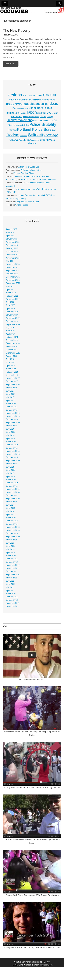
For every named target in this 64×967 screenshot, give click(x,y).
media (25, 117)
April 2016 (10, 438)
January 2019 (12, 340)
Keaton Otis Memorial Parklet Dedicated (32, 176)
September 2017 (13, 385)
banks (39, 95)
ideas (53, 103)
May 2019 (10, 331)
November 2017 (12, 378)
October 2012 (12, 571)
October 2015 (12, 457)
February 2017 (12, 407)
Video (52, 140)
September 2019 (13, 324)
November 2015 (12, 454)
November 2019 (12, 318)
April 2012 (10, 590)
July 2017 (10, 391)
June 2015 (10, 470)
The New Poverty (16, 30)
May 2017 (10, 397)
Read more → (11, 64)
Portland (12, 130)
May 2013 (10, 549)
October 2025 (12, 245)
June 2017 (10, 394)
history (18, 104)
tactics (14, 139)
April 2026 (10, 236)
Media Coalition (33, 117)
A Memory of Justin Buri (28, 167)
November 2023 (12, 264)
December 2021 (12, 277)
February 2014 (12, 521)
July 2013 (10, 543)
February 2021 (12, 296)
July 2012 (10, 581)
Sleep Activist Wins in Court (27, 202)
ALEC (25, 95)
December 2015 (12, 451)
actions (15, 95)
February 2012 (12, 597)
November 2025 (12, 242)
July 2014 (10, 505)
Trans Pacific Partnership (29, 140)
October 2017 (12, 381)
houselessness (33, 103)
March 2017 (11, 404)
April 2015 (10, 476)
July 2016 (10, 429)
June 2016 (10, 432)
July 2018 (10, 359)
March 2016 (11, 442)
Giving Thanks (21, 205)
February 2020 (12, 312)
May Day (46, 112)
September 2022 (13, 271)
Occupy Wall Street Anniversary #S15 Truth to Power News (32, 947)
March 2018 (11, 369)
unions (44, 139)
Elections (24, 100)
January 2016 (12, 448)
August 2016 (11, 426)
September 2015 (13, 461)
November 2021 (12, 280)
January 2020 (12, 315)
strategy (52, 135)
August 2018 (11, 356)
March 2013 (11, 556)
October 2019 (12, 321)
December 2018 (12, 343)
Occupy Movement (19, 120)
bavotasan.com (46, 965)
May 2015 (10, 473)
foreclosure (49, 100)
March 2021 (11, 293)
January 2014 (12, 524)
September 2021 (13, 283)
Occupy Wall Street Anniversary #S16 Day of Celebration (32, 895)
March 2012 (11, 594)
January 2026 (12, 239)
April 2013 (10, 552)
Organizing (18, 125)
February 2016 (12, 445)
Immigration (13, 112)
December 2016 (12, 413)
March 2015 (11, 480)
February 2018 (12, 372)
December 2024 (12, 255)
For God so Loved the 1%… (32, 679)
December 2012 (12, 565)
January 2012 (12, 600)
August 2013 (11, 540)
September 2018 (13, 353)
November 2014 (12, 492)
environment (34, 100)
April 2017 (10, 400)
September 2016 (13, 423)
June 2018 (10, 362)
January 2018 (12, 375)
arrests (32, 95)
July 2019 (10, 328)
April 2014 (10, 514)
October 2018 (12, 350)
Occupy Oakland (39, 120)
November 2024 (12, 258)
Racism (12, 135)
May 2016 (10, 435)
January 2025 (12, 252)
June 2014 (10, 508)
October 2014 (12, 495)
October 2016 (12, 419)
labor (31, 112)
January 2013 (12, 562)
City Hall (49, 95)
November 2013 (12, 530)
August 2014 (11, 502)
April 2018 (10, 366)
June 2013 (10, 546)
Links (38, 113)
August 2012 (11, 578)
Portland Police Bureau (36, 129)
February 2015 (12, 483)
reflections (23, 136)
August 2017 (11, 388)
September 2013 (13, 537)
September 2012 (13, 575)
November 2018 (12, 347)
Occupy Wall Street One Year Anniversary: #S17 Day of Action (32, 787)
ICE (46, 104)
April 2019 (10, 334)
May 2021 (10, 286)
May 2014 (10, 511)
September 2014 (13, 499)
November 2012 (12, 568)
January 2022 (12, 274)
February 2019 (12, 337)
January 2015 (12, 486)
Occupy (50, 117)
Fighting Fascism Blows (23, 173)
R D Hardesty (12, 180)
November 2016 (12, 416)
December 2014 (12, 489)
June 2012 (10, 584)
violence (32, 143)
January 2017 (12, 410)
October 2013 (12, 533)
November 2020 (12, 299)
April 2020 (10, 309)
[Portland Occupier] (32, 10)
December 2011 (12, 603)
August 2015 (11, 464)
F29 (41, 100)
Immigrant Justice (23, 108)
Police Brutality (42, 124)
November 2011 (12, 606)
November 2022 (12, 267)
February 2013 (12, 559)
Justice (24, 113)
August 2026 (11, 229)
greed (10, 103)
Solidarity (37, 134)
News (43, 116)
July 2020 (10, 302)
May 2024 (10, 261)
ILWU (14, 108)
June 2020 (10, 305)
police (25, 125)
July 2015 (10, 467)
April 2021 (10, 290)
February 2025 (12, 248)
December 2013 (12, 527)
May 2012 (10, 587)
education (14, 99)
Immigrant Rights (41, 107)
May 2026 (10, 233)
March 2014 (11, 518)
